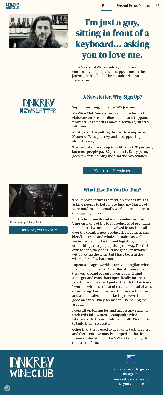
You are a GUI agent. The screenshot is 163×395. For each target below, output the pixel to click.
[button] (158, 5)
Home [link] (106, 6)
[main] (112, 38)
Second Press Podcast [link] (133, 6)
